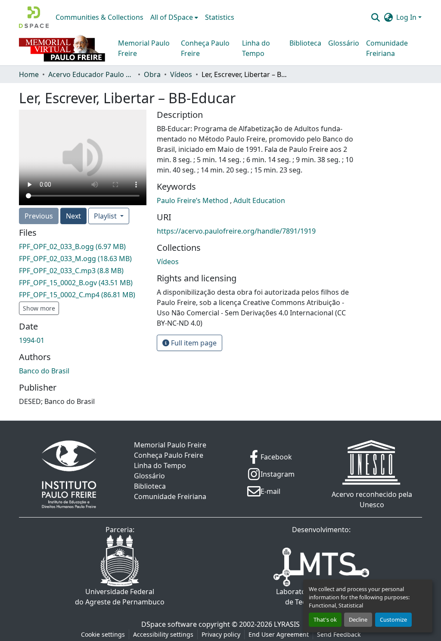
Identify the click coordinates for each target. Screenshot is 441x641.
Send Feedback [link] (338, 634)
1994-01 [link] (31, 340)
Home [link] (29, 74)
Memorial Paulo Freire (144, 48)
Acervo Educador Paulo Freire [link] (91, 74)
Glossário (343, 43)
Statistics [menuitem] (219, 17)
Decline (358, 619)
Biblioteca (305, 43)
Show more (39, 308)
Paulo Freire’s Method (193, 200)
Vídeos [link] (181, 74)
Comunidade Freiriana (387, 48)
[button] (34, 17)
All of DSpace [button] (171, 17)
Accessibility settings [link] (163, 634)
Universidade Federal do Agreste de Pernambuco (120, 597)
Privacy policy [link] (221, 634)
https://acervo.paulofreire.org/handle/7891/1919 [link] (236, 231)
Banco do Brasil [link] (44, 371)
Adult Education (259, 200)
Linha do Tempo (256, 48)
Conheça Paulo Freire (205, 48)
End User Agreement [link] (278, 634)
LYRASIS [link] (287, 624)
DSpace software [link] (169, 624)
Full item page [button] (193, 343)
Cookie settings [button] (103, 634)
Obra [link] (152, 74)
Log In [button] (407, 17)
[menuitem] (174, 17)
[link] (82, 246)
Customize (393, 619)
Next (73, 216)
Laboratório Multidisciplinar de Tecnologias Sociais (321, 597)
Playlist (106, 216)
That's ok (325, 619)
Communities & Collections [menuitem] (99, 17)
